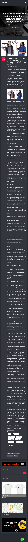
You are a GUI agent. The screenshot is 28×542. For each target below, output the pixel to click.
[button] (2, 497)
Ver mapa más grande (5, 514)
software (16, 455)
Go (24, 473)
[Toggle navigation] (25, 2)
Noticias (15, 66)
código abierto (10, 453)
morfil (10, 66)
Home (14, 24)
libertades (17, 453)
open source (10, 455)
